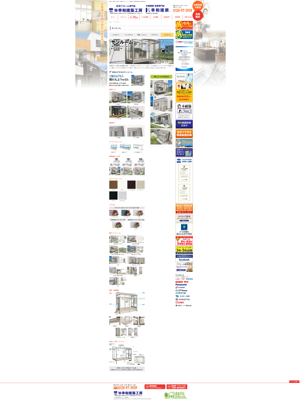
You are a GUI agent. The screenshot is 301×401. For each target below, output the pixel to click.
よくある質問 (145, 17)
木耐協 (184, 111)
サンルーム (167, 34)
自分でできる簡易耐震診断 (184, 133)
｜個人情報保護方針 (117, 397)
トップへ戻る (295, 381)
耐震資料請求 (184, 152)
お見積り (176, 386)
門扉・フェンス (141, 34)
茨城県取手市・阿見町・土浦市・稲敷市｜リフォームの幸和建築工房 (126, 9)
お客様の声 (166, 17)
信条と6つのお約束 (134, 17)
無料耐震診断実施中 (184, 124)
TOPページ (112, 17)
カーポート (116, 34)
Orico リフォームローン (184, 92)
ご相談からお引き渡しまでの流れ (184, 240)
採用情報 (177, 17)
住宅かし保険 (184, 180)
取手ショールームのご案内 (184, 290)
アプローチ (155, 34)
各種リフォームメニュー (123, 17)
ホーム (110, 22)
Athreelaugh (149, 398)
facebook (184, 258)
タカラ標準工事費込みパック (184, 34)
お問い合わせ (188, 17)
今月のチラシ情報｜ (184, 25)
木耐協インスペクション (184, 143)
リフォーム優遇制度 (184, 267)
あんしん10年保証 (184, 229)
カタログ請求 (184, 218)
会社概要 (155, 17)
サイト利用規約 (125, 397)
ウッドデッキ (129, 34)
